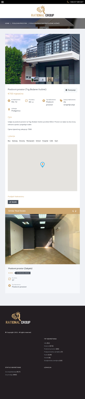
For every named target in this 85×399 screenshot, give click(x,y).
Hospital (45, 141)
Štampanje (71, 90)
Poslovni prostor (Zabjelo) (20, 268)
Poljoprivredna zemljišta (52, 352)
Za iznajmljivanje (10, 372)
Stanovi (46, 346)
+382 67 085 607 (76, 2)
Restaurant (30, 141)
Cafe (51, 141)
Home (7, 23)
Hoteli (46, 358)
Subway (15, 141)
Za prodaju (9, 375)
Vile (45, 343)
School (38, 141)
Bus (9, 141)
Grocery (22, 141)
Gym (56, 141)
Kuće (45, 355)
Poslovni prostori (19, 23)
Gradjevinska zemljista (51, 360)
